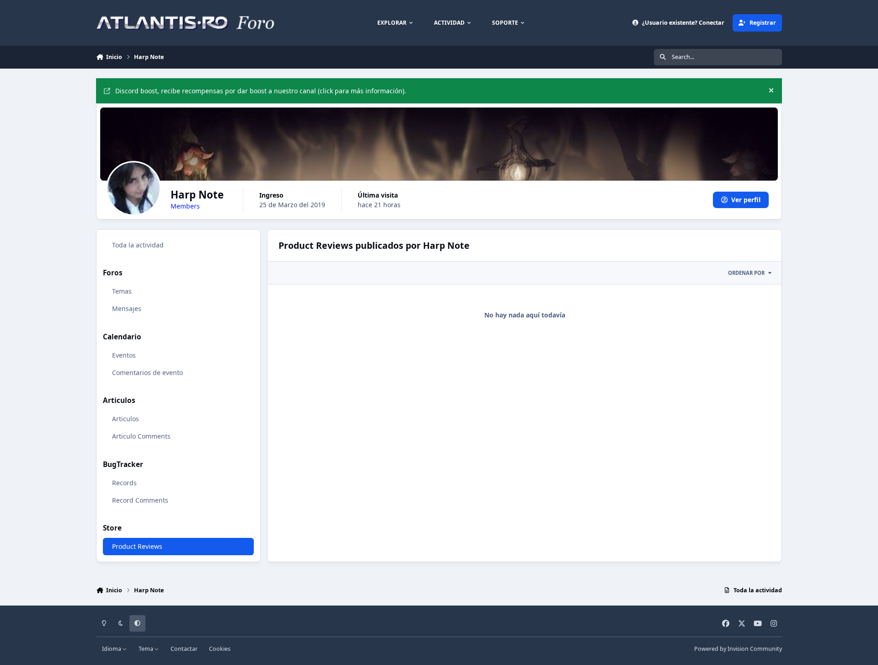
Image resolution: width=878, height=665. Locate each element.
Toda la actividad (138, 245)
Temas (122, 291)
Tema (147, 649)
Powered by (738, 649)
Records (124, 482)
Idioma (112, 649)
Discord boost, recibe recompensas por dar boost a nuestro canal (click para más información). (260, 90)
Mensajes (126, 308)
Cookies (219, 649)
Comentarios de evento (147, 372)
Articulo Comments (141, 436)
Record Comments (140, 500)
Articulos (125, 418)
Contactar (184, 649)
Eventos (124, 355)
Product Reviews (137, 546)
